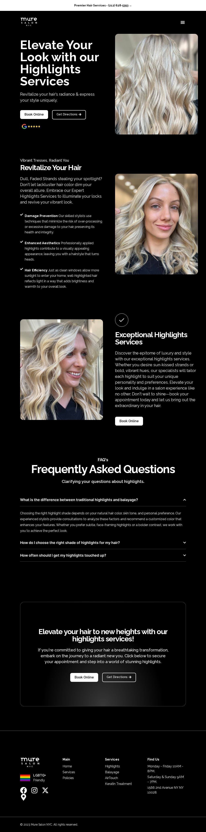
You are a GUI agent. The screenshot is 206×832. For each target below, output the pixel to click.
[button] (182, 22)
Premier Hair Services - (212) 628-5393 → (103, 5)
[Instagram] (34, 790)
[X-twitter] (45, 790)
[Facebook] (23, 790)
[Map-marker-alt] (23, 797)
